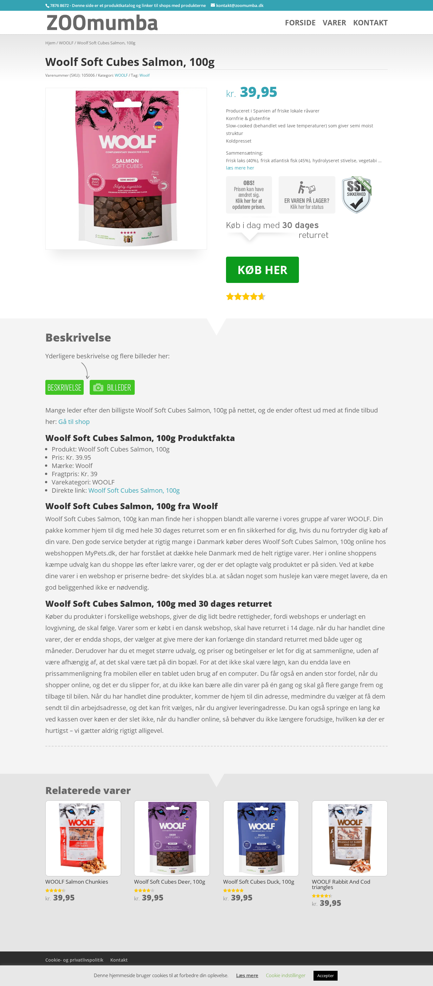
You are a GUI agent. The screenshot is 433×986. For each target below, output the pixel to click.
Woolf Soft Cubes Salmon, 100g (134, 490)
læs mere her (240, 168)
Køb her (262, 270)
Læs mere (247, 975)
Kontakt (370, 24)
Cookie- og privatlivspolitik (74, 960)
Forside (300, 24)
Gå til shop (74, 421)
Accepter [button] (325, 975)
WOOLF (66, 43)
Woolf (144, 75)
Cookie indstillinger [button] (286, 975)
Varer (334, 24)
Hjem (50, 43)
